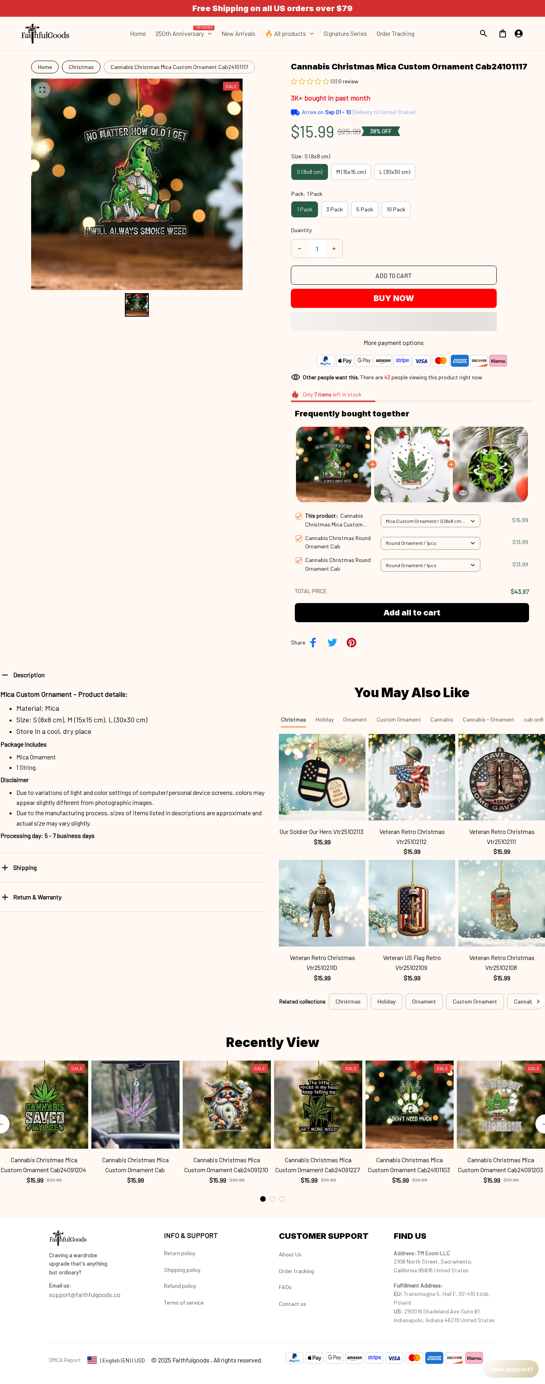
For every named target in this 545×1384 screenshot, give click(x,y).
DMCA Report (65, 1359)
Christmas (81, 66)
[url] (60, 1285)
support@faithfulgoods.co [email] (84, 1294)
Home (45, 66)
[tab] (263, 1163)
